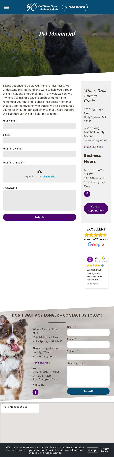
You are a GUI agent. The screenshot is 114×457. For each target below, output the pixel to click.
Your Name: (9, 120)
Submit (39, 217)
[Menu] (7, 7)
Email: (71, 339)
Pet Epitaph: (10, 187)
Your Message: (76, 363)
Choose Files (49, 176)
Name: (71, 327)
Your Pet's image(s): (14, 162)
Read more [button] (92, 284)
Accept (92, 450)
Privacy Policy (104, 450)
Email (7, 134)
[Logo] (42, 7)
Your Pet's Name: (12, 148)
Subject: (72, 351)
